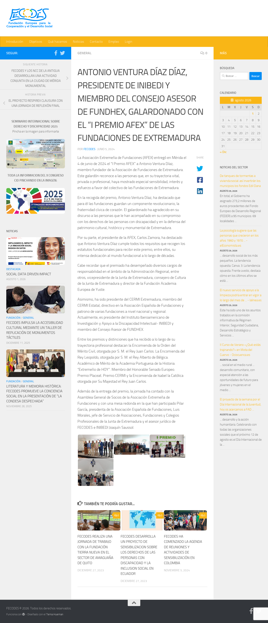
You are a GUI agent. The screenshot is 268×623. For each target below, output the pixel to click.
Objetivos (35, 42)
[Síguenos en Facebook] (55, 52)
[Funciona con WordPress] (23, 614)
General (84, 53)
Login (128, 42)
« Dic (223, 152)
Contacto (96, 42)
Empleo (113, 42)
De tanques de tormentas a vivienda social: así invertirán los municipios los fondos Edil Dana (240, 181)
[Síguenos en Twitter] (62, 52)
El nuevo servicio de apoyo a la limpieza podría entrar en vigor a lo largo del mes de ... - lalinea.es (241, 295)
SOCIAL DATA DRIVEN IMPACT (28, 274)
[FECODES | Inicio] (29, 18)
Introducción (14, 42)
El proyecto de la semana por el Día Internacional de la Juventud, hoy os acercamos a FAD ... (240, 404)
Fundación (13, 317)
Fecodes (89, 149)
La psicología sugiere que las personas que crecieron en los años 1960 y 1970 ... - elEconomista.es (239, 238)
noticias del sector (234, 167)
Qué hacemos (57, 42)
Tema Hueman (54, 614)
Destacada (13, 269)
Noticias (78, 42)
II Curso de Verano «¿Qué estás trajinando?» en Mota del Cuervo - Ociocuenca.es (240, 350)
